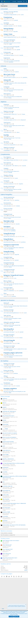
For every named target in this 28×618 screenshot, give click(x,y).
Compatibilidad (7, 150)
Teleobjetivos (7, 117)
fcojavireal (11, 91)
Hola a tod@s (6, 454)
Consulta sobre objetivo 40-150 (10, 119)
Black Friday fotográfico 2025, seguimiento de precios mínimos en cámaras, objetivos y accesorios (16, 606)
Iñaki (16, 150)
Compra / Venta (8, 34)
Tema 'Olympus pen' (7, 545)
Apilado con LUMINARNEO (9, 290)
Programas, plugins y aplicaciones (13, 353)
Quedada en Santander (8, 25)
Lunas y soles (6, 494)
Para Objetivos (7, 157)
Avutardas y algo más (7, 486)
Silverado (19, 25)
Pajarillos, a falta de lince (8, 459)
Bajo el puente (6, 254)
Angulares (6, 104)
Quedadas (6, 23)
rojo (3, 481)
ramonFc (10, 319)
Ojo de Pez (6, 142)
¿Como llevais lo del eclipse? (9, 332)
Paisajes (4, 439)
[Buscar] (26, 1)
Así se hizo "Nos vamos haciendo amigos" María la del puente (15, 306)
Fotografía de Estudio (9, 269)
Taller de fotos (7, 315)
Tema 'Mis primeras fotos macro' (10, 557)
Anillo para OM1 (7, 178)
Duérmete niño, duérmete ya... (9, 236)
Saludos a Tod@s (6, 512)
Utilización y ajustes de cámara (12, 322)
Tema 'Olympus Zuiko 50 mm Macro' (11, 540)
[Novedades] (24, 1)
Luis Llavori (25, 160)
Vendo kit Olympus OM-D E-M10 (10, 37)
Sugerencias (7, 58)
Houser (12, 272)
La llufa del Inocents (7, 132)
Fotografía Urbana (9, 251)
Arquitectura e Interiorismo (11, 244)
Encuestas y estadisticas (10, 388)
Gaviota (5, 296)
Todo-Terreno (7, 122)
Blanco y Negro (8, 281)
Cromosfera (5, 516)
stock (4, 446)
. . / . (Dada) (5, 428)
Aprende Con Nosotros (7, 300)
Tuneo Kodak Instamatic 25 (9, 337)
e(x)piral (4, 407)
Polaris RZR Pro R (7, 224)
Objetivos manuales (9, 111)
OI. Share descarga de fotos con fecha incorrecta (13, 355)
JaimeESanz (11, 62)
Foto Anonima (7, 203)
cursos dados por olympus (9, 55)
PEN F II (5, 31)
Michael (20, 337)
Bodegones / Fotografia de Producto (14, 275)
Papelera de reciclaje (9, 363)
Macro (5, 129)
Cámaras (3, 66)
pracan (16, 178)
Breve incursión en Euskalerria (9, 229)
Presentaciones (8, 17)
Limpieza (6, 168)
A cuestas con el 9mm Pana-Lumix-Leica (11, 107)
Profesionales (7, 52)
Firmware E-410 (7, 71)
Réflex (5, 69)
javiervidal (11, 190)
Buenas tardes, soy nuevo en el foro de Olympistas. (14, 525)
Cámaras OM (7, 80)
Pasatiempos (7, 383)
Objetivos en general (9, 147)
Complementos (5, 154)
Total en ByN (5, 424)
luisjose (10, 126)
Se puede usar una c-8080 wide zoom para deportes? (14, 265)
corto (23, 236)
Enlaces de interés (8, 370)
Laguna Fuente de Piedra (8, 441)
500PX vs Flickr (6, 200)
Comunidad (4, 9)
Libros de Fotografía (9, 340)
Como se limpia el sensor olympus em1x (11, 171)
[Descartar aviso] (25, 605)
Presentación (5, 467)
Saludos (5, 20)
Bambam (18, 205)
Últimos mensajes (5, 396)
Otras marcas (7, 93)
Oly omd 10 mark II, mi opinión (10, 77)
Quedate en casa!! (7, 385)
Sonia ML (18, 385)
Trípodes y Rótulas (8, 175)
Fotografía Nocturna (9, 233)
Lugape (10, 44)
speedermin (11, 380)
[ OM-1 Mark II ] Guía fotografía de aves (11, 312)
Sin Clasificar (4, 361)
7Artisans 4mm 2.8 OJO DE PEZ (9, 144)
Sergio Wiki (15, 31)
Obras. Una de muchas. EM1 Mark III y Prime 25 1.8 (13, 283)
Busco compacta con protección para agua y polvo (13, 89)
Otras (5, 293)
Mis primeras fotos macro (9, 242)
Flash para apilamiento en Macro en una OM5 (12, 189)
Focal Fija (6, 135)
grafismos (6, 278)
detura (18, 132)
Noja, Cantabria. (7, 260)
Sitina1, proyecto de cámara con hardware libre (13, 96)
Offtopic (6, 376)
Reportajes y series (9, 221)
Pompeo (23, 114)
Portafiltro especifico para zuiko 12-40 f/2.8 (12, 366)
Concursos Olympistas (9, 40)
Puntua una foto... (8, 208)
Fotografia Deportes (9, 263)
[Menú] (1, 1)
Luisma (22, 14)
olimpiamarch (23, 119)
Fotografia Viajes (8, 257)
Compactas (6, 87)
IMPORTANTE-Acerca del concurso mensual (12, 42)
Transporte (6, 181)
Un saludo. (5, 471)
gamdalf (18, 49)
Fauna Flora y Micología (7, 444)
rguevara (17, 71)
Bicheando (5, 520)
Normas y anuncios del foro (11, 11)
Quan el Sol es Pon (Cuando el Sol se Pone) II (12, 217)
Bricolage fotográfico (9, 334)
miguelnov (21, 183)
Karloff (25, 570)
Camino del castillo (7, 205)
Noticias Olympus (8, 28)
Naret (21, 144)
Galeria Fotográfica (6, 194)
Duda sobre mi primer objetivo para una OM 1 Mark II (14, 125)
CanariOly (21, 55)
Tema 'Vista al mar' (7, 553)
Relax (5, 272)
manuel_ (10, 97)
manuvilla (24, 165)
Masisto (10, 267)
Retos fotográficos (9, 329)
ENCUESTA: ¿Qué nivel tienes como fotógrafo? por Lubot (15, 391)
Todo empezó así (6, 490)
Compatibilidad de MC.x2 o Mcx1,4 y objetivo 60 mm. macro (15, 349)
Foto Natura (7, 226)
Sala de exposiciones (9, 197)
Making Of (6, 303)
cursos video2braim (7, 49)
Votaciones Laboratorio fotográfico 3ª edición (12, 318)
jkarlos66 (16, 20)
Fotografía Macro (8, 239)
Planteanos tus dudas (9, 346)
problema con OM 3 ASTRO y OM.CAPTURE (12, 325)
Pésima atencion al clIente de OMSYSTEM (12, 60)
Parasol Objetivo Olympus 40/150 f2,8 (11, 160)
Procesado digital (8, 287)
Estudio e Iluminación (9, 186)
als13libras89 (23, 37)
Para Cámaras (7, 162)
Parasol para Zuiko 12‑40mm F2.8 (10, 114)
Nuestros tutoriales (9, 310)
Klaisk (10, 139)
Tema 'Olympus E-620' (8, 549)
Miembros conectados (6, 531)
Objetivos (3, 102)
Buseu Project (6, 373)
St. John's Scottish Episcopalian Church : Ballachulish (14, 247)
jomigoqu (11, 357)
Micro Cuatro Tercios (9, 74)
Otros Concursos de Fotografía (11, 46)
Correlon (10, 307)
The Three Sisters (6, 507)
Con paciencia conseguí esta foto (10, 14)
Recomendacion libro (8, 343)
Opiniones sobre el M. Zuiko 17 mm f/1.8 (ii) (12, 138)
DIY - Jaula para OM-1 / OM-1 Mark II (11, 165)
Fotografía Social (8, 214)
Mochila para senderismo (8, 183)
